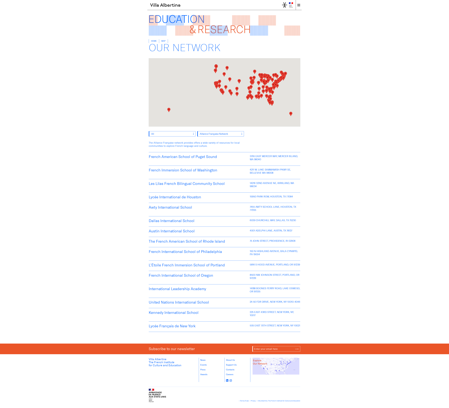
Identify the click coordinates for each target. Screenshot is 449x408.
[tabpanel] (224, 242)
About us (230, 360)
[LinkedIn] (227, 380)
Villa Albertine (165, 5)
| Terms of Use (243, 401)
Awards (203, 374)
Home (154, 41)
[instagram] (231, 380)
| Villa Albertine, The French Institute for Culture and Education (278, 401)
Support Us (231, 365)
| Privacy (252, 401)
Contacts (230, 369)
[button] (216, 67)
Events (203, 365)
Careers (229, 374)
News (203, 360)
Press (203, 369)
